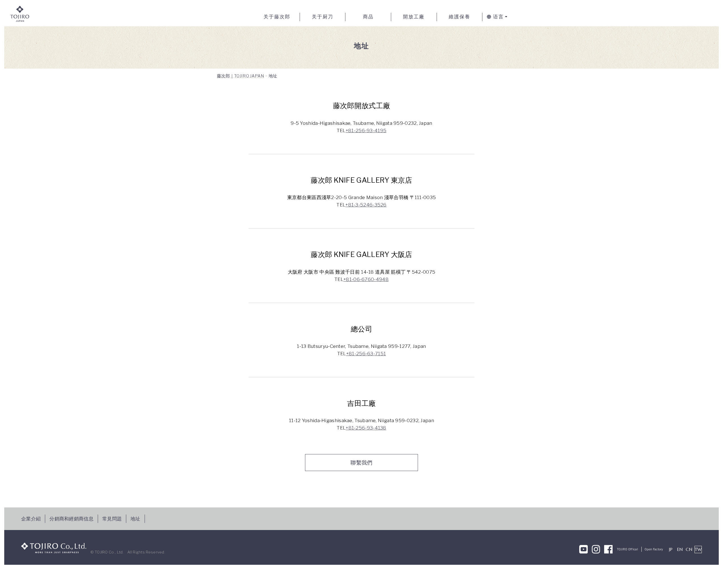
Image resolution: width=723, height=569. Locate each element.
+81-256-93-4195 (366, 130)
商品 (368, 17)
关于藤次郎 (276, 17)
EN (680, 549)
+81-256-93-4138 (366, 428)
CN (689, 549)
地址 (135, 519)
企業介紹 (31, 519)
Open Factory (653, 549)
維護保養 (459, 17)
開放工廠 (413, 17)
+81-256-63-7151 (366, 353)
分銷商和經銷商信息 (71, 519)
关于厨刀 (322, 17)
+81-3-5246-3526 (366, 205)
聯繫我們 (361, 462)
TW (698, 549)
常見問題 (112, 519)
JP (671, 549)
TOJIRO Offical (627, 549)
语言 (498, 17)
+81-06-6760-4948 (366, 279)
